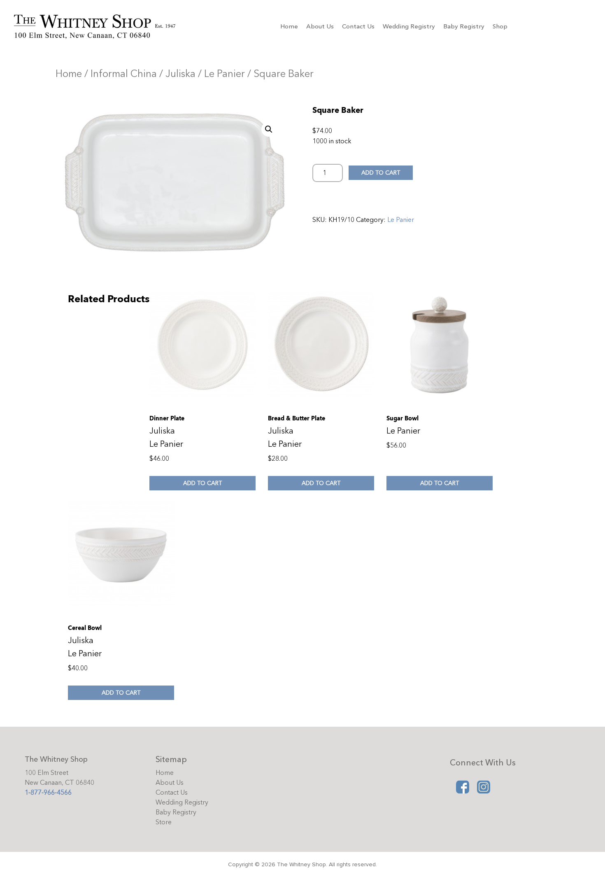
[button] (268, 129)
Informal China (124, 74)
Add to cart (380, 173)
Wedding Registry (409, 26)
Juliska (180, 74)
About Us (320, 26)
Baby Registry (463, 26)
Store (164, 822)
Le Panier (224, 74)
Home (289, 26)
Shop (500, 26)
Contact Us (358, 26)
